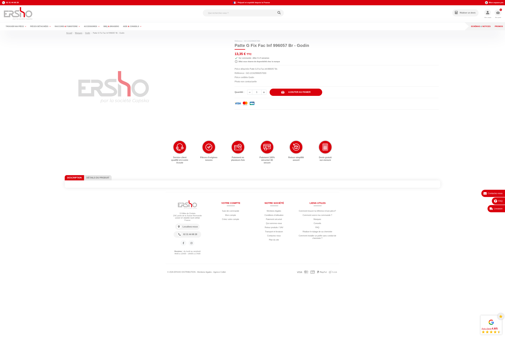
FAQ (500, 201)
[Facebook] (183, 243)
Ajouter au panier (299, 92)
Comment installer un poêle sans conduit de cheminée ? (317, 237)
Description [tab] (74, 178)
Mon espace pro (496, 2)
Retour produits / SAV (274, 227)
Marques (317, 219)
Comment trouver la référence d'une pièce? (317, 211)
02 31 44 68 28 (12, 2)
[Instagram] (191, 243)
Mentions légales (274, 211)
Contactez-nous (495, 193)
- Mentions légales (204, 272)
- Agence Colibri (219, 272)
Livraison (498, 209)
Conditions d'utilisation (273, 215)
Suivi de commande (230, 211)
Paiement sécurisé (274, 219)
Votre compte (230, 203)
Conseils (317, 223)
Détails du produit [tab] (97, 178)
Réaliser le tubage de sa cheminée (317, 231)
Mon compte (230, 215)
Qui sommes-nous (274, 223)
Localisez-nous (190, 227)
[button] (488, 14)
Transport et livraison (274, 231)
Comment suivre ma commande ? (317, 215)
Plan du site (274, 240)
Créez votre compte (230, 219)
